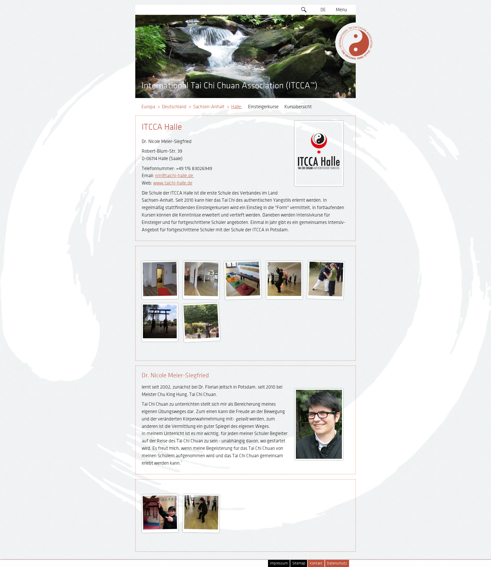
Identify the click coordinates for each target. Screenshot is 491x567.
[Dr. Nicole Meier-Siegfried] (160, 527)
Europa (148, 106)
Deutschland (174, 106)
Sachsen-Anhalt (209, 106)
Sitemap (298, 563)
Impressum (279, 563)
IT (323, 58)
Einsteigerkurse (263, 106)
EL (323, 29)
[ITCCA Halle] (160, 294)
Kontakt (316, 563)
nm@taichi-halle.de (174, 175)
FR (323, 39)
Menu (341, 9)
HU (323, 78)
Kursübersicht (298, 106)
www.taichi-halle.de (172, 183)
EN (323, 19)
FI (323, 49)
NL (323, 68)
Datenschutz (337, 563)
